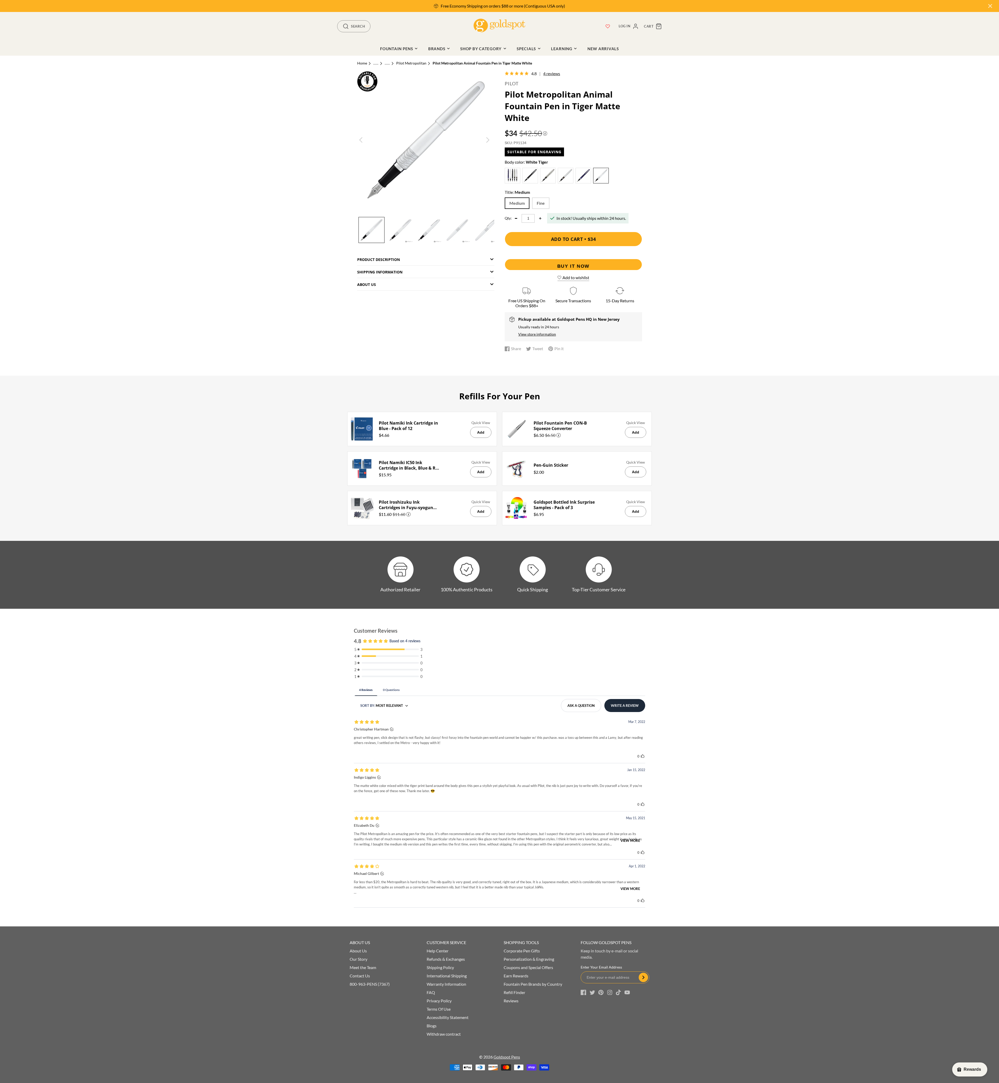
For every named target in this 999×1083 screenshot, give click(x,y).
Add (480, 432)
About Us (358, 950)
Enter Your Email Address (601, 967)
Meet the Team (363, 967)
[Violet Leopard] (583, 176)
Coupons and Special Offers (528, 967)
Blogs (432, 1025)
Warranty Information (446, 984)
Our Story (358, 959)
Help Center (438, 950)
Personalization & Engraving (529, 959)
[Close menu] (990, 6)
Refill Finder (514, 992)
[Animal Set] (512, 176)
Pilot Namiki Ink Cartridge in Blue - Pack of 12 (408, 425)
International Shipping (447, 975)
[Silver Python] (565, 176)
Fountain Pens (396, 48)
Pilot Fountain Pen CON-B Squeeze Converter (560, 425)
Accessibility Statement (448, 1017)
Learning (561, 48)
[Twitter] (592, 992)
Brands (436, 48)
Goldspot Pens (507, 1056)
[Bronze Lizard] (548, 176)
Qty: (508, 218)
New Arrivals (603, 48)
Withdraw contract (444, 1033)
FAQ (431, 992)
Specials (526, 48)
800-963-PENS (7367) (370, 984)
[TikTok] (618, 992)
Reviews (511, 1000)
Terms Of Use (439, 1009)
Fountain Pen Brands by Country (533, 984)
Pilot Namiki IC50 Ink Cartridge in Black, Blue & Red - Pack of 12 (409, 465)
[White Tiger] (601, 176)
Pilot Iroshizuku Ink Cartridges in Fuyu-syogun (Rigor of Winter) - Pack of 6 (406, 504)
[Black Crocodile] (530, 176)
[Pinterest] (601, 992)
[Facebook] (583, 992)
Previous (361, 140)
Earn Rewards (516, 975)
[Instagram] (610, 992)
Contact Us (360, 975)
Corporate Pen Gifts (522, 950)
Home (362, 63)
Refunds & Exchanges (446, 959)
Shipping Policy (440, 967)
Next (488, 140)
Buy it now (573, 266)
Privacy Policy (439, 1000)
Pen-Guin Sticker (551, 465)
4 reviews (551, 74)
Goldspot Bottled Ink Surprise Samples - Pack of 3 (564, 504)
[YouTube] (627, 992)
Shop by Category (481, 48)
